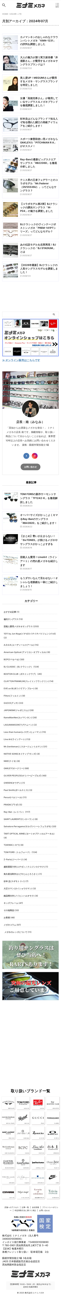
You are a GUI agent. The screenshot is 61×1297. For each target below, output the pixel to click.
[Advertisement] (30, 1038)
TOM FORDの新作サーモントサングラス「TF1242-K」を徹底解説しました (39, 498)
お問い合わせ (30, 467)
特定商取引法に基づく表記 (25, 1210)
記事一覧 (25, 1207)
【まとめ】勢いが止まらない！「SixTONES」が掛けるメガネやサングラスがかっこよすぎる (39, 540)
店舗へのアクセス (11, 1207)
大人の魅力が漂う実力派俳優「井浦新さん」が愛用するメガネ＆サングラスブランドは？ (39, 61)
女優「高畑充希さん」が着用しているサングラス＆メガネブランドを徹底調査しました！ (39, 102)
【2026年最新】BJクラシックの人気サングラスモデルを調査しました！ (39, 269)
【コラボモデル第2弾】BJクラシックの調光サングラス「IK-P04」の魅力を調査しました (39, 207)
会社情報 (35, 1207)
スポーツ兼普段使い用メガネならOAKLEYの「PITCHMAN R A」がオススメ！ (39, 142)
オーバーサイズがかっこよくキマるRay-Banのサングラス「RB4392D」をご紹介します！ (39, 519)
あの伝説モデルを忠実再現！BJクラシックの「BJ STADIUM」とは (38, 248)
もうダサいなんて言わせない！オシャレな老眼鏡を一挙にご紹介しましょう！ (39, 582)
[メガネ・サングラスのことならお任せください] (30, 5)
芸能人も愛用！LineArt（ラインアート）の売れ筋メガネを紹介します (39, 561)
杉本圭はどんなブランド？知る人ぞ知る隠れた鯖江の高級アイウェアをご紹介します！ (39, 122)
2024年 (13, 14)
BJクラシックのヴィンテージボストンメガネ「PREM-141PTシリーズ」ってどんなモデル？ (38, 228)
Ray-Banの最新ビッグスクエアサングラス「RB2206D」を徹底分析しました (38, 163)
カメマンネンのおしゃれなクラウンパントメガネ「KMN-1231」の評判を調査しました (39, 41)
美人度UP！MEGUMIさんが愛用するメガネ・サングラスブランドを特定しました (39, 81)
